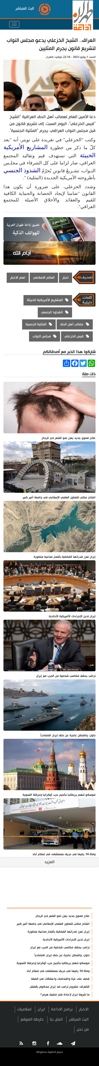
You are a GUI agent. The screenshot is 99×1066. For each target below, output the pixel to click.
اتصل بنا (56, 1019)
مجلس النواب (41, 336)
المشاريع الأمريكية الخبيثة (45, 300)
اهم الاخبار (17, 278)
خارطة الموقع (32, 1019)
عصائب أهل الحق (72, 324)
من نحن (83, 1029)
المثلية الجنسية (36, 324)
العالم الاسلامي (44, 278)
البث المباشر (79, 1019)
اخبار (65, 278)
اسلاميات (24, 1009)
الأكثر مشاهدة (76, 902)
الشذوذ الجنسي (22, 170)
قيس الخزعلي (74, 336)
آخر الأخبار (80, 891)
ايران (41, 1009)
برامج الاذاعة (62, 1009)
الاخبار (84, 1009)
